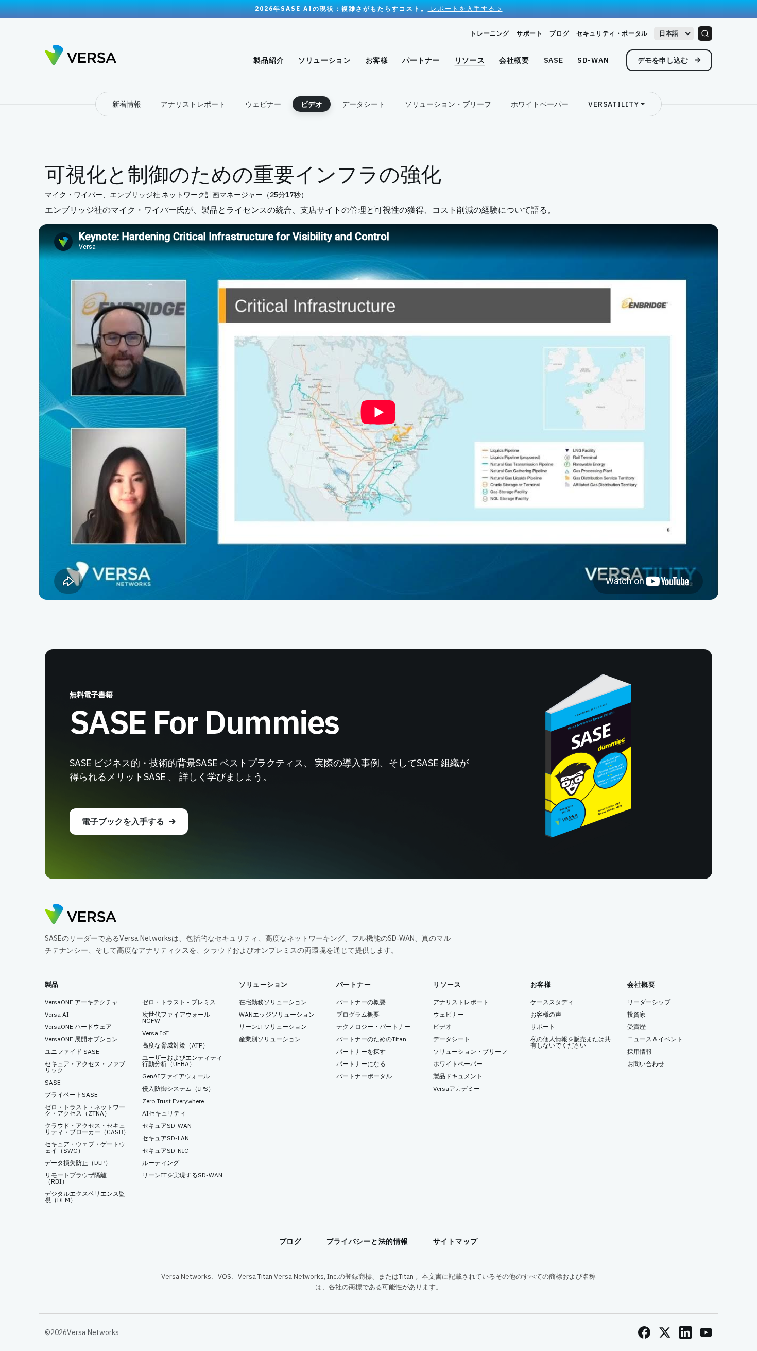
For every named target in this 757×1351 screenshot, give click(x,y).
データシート (363, 104)
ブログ (559, 33)
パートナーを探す (361, 1052)
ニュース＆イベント (655, 1039)
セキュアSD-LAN (165, 1138)
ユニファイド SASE (72, 1052)
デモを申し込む (664, 60)
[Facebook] (644, 1332)
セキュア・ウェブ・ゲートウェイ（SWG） (85, 1147)
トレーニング (489, 33)
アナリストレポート (193, 104)
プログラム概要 (358, 1014)
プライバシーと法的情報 (367, 1241)
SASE (53, 1082)
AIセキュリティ (164, 1113)
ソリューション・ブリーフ (448, 104)
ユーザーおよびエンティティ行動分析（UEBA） (182, 1061)
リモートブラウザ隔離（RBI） (76, 1178)
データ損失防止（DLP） (78, 1163)
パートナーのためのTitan (371, 1039)
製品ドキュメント (458, 1076)
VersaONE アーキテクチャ (81, 1002)
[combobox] (674, 33)
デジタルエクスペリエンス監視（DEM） (85, 1197)
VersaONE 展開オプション (81, 1039)
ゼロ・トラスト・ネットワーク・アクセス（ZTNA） (85, 1110)
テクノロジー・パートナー (373, 1027)
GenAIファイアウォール (176, 1076)
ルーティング (160, 1163)
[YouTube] (706, 1332)
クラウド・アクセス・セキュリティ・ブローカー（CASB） (87, 1129)
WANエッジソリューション (277, 1014)
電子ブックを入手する (123, 821)
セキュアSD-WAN (167, 1126)
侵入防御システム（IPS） (178, 1089)
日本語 (669, 33)
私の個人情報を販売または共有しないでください (570, 1042)
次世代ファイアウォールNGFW (176, 1017)
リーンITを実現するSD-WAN (182, 1175)
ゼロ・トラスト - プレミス (179, 1002)
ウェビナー (263, 104)
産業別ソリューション (270, 1039)
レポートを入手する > (465, 8)
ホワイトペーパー (540, 104)
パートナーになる (361, 1064)
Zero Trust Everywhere (173, 1101)
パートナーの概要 (361, 1002)
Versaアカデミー (456, 1089)
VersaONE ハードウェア (78, 1027)
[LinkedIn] (685, 1332)
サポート (529, 33)
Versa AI (57, 1014)
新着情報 (126, 104)
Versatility (613, 104)
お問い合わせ (645, 1064)
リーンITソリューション (273, 1027)
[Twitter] (665, 1332)
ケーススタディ (552, 1002)
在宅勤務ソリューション (273, 1002)
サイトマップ (455, 1241)
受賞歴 (636, 1027)
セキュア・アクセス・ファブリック (85, 1067)
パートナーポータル (364, 1076)
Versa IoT (155, 1033)
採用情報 (639, 1052)
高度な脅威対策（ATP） (175, 1045)
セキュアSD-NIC (165, 1150)
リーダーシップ (648, 1002)
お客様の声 (545, 1014)
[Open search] (705, 33)
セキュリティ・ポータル (612, 33)
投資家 (636, 1014)
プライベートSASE (71, 1095)
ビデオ (311, 104)
